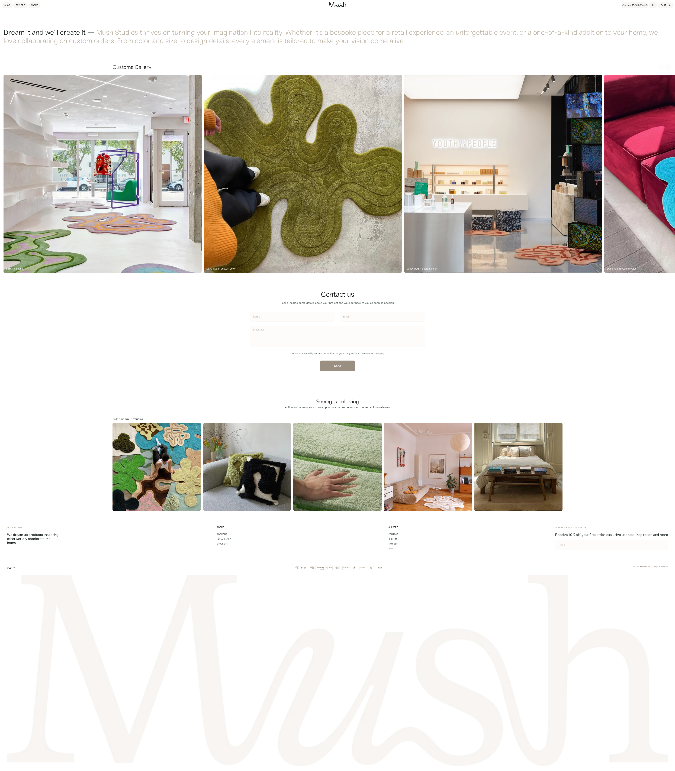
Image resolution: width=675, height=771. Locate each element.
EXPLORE (20, 5)
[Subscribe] (663, 545)
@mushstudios (134, 419)
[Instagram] (156, 467)
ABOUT (34, 5)
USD (9, 567)
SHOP (7, 5)
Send (337, 366)
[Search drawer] (653, 5)
